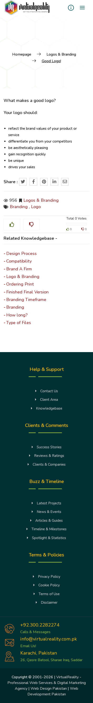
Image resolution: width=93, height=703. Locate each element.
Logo (36, 207)
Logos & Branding (41, 200)
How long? (17, 315)
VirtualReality (67, 677)
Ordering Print (20, 284)
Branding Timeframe (26, 299)
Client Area (49, 399)
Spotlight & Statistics (49, 538)
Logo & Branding (22, 276)
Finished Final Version (27, 292)
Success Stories (49, 447)
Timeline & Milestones (49, 529)
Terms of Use (49, 594)
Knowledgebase (49, 408)
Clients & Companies (49, 464)
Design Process (21, 253)
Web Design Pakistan (49, 688)
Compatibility (19, 261)
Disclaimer (49, 602)
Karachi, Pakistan (38, 653)
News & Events (49, 511)
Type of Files (18, 322)
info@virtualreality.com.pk (48, 639)
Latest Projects (49, 503)
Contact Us (49, 391)
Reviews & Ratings (49, 455)
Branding (19, 207)
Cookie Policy (49, 585)
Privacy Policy (49, 576)
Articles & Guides (49, 520)
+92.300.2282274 (39, 625)
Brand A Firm (19, 269)
